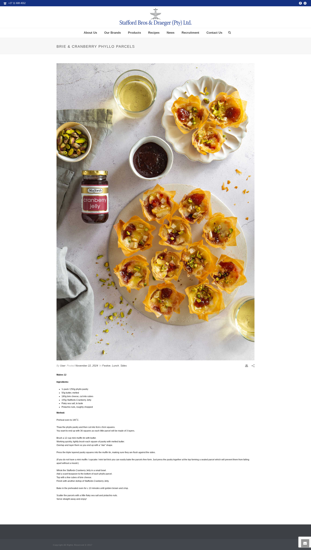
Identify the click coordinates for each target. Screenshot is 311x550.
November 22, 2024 (86, 365)
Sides (123, 365)
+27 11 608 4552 (17, 3)
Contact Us (214, 32)
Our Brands (112, 32)
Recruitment (190, 32)
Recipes (153, 32)
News (170, 32)
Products (134, 32)
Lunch (115, 365)
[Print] (246, 366)
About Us (90, 32)
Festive (106, 365)
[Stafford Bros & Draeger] (155, 17)
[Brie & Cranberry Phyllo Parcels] (155, 211)
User (63, 365)
